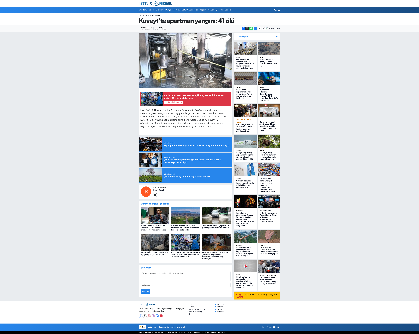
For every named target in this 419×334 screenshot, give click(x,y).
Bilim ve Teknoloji (195, 311)
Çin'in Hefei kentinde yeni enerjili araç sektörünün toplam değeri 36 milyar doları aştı (185, 255)
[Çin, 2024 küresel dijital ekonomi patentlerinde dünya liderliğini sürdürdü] (269, 266)
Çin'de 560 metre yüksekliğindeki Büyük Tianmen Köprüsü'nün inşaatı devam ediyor (244, 252)
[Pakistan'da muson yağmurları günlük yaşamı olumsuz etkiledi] (216, 216)
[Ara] (275, 10)
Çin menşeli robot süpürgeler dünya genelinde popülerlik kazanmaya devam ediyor (268, 126)
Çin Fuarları (225, 10)
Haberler (143, 15)
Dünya (168, 10)
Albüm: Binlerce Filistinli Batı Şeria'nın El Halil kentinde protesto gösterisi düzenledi (153, 228)
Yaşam (203, 10)
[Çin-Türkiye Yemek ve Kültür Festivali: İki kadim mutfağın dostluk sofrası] (245, 110)
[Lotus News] (155, 3)
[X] (145, 316)
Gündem (143, 10)
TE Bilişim (276, 327)
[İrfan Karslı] (146, 191)
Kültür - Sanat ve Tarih (197, 309)
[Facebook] (141, 316)
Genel (151, 10)
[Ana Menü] (278, 10)
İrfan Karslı (158, 190)
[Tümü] (277, 37)
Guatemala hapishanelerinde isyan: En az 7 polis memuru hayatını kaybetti (244, 94)
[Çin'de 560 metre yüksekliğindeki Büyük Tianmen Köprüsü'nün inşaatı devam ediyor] (245, 236)
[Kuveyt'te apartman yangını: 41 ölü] (185, 60)
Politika (176, 10)
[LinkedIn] (157, 316)
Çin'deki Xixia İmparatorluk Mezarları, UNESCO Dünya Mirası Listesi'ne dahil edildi (185, 228)
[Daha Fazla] (255, 28)
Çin (217, 10)
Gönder (145, 291)
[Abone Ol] (273, 28)
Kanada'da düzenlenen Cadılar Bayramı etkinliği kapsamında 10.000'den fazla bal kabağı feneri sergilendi (245, 219)
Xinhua (211, 10)
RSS (143, 327)
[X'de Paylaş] (247, 28)
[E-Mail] (155, 195)
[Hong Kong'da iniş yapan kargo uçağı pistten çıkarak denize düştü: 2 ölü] (245, 141)
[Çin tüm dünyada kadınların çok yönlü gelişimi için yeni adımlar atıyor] (245, 169)
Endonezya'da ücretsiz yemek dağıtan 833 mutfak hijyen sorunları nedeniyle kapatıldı (245, 64)
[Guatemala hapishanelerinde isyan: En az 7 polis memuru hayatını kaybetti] (245, 78)
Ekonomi (160, 10)
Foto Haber (155, 15)
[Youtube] (161, 316)
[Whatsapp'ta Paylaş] (251, 28)
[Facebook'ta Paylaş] (243, 28)
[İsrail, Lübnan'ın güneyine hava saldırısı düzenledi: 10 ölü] (269, 48)
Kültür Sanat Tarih (189, 10)
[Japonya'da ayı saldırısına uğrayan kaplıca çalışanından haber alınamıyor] (269, 141)
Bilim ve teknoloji (267, 275)
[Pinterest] (149, 316)
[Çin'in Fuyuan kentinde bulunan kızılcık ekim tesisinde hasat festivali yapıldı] (269, 236)
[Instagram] (153, 316)
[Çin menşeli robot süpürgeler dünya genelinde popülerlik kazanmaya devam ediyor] (269, 110)
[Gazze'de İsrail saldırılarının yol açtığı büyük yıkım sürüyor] (155, 242)
